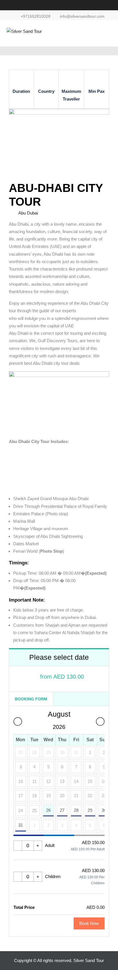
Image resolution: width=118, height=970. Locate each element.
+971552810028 (35, 16)
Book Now (89, 923)
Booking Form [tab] (31, 699)
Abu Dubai (28, 213)
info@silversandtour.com (82, 16)
